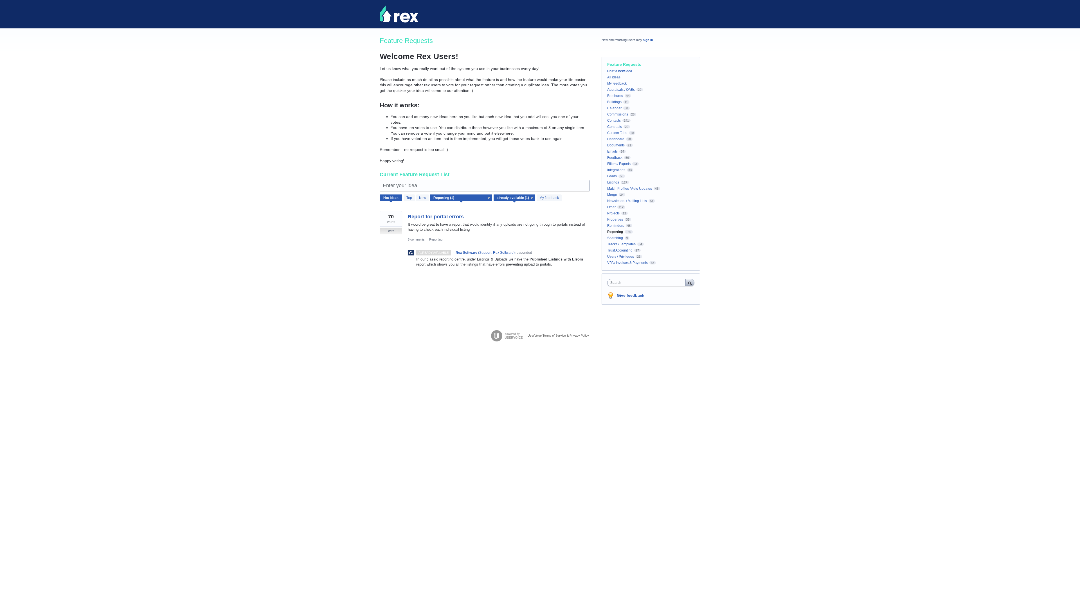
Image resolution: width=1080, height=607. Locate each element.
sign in (648, 40)
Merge (612, 195)
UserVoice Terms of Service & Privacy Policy (558, 335)
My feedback (549, 198)
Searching (615, 238)
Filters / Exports (619, 164)
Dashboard (615, 139)
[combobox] (648, 283)
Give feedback (630, 295)
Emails (612, 151)
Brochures (615, 96)
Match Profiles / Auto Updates (629, 189)
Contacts (614, 121)
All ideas (613, 77)
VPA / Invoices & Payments (627, 263)
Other (611, 207)
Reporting (435, 239)
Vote (391, 231)
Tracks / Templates (621, 244)
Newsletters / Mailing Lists (627, 201)
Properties (615, 219)
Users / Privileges (620, 257)
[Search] (689, 282)
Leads (612, 176)
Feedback (614, 158)
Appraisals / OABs (621, 90)
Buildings (614, 102)
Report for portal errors (436, 216)
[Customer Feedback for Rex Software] (399, 14)
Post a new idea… (621, 71)
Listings (613, 182)
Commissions (617, 114)
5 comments (416, 239)
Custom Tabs (617, 133)
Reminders (615, 226)
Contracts (614, 127)
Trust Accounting (620, 250)
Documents (616, 145)
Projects (613, 213)
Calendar (614, 108)
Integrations (616, 170)
